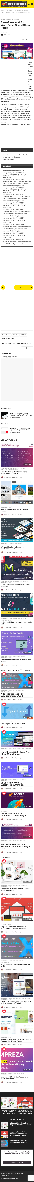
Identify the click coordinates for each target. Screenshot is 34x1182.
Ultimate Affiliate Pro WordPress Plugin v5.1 (16, 623)
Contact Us (5, 1175)
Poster (18, 656)
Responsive (4, 924)
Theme (10, 924)
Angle (10, 923)
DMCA (3, 1173)
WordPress (4, 750)
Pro (18, 506)
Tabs (23, 690)
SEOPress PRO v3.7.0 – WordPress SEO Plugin (12, 784)
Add (14, 690)
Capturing (11, 543)
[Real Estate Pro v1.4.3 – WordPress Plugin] (17, 492)
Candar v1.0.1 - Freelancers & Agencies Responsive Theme (20, 429)
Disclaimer (20, 1173)
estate (14, 506)
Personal (18, 998)
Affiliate (15, 618)
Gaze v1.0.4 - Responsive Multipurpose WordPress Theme (21, 414)
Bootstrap (15, 923)
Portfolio (4, 469)
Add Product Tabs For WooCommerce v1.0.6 (12, 695)
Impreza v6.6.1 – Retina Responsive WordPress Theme (14, 1078)
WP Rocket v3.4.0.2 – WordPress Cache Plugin (13, 814)
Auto (14, 656)
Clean (10, 1036)
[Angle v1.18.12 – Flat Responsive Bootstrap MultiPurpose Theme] (17, 909)
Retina (22, 1073)
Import (20, 721)
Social (15, 335)
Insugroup (21, 1036)
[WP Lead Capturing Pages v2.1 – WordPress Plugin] (17, 530)
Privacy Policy (11, 1173)
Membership (16, 581)
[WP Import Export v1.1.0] (17, 711)
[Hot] (4, 732)
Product (18, 690)
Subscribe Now (17, 1162)
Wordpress (4, 543)
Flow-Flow (6, 335)
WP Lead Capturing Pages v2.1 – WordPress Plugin (13, 548)
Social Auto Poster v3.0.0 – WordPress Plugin (16, 660)
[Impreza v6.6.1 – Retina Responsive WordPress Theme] (17, 1060)
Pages (20, 543)
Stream (23, 335)
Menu (18, 748)
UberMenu (28, 748)
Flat (20, 923)
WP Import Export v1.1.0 (13, 723)
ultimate (25, 581)
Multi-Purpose (22, 885)
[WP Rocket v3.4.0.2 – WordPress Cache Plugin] (17, 800)
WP (23, 721)
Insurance (27, 1036)
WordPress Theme (6, 886)
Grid (24, 468)
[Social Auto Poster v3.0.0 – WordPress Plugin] (17, 643)
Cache (14, 810)
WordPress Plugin (8, 338)
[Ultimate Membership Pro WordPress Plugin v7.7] (17, 568)
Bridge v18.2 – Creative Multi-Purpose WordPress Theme (16, 890)
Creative (15, 885)
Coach (10, 998)
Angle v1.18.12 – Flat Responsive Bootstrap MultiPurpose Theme (13, 927)
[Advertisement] (14, 75)
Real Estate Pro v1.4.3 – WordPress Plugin (14, 510)
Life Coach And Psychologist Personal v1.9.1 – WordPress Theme (16, 1003)
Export (15, 721)
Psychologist (26, 998)
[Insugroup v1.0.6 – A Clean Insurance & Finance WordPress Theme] (17, 1022)
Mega (14, 748)
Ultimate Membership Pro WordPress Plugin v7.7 (15, 585)
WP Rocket (4, 811)
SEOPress (22, 779)
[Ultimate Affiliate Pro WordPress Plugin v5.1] (17, 605)
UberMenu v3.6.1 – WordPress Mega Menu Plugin (16, 753)
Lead (16, 543)
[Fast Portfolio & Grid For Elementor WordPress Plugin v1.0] (17, 455)
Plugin (22, 748)
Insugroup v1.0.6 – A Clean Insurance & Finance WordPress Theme (16, 1040)
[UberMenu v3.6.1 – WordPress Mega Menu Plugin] (17, 739)
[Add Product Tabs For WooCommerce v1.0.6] (17, 681)
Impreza (10, 1073)
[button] (29, 4)
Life (14, 998)
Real (21, 506)
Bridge (10, 885)
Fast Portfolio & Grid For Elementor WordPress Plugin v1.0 (14, 473)
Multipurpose (26, 923)
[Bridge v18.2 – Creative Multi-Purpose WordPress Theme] (17, 872)
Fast (21, 468)
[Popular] (4, 673)
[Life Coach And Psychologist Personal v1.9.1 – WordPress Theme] (17, 985)
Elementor (16, 468)
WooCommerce (5, 691)
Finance (14, 1036)
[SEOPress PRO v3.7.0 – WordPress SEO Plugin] (17, 770)
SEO (18, 779)
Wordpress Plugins (10, 19)
